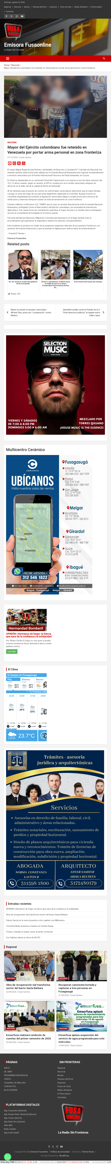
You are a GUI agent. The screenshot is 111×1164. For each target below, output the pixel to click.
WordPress (64, 1155)
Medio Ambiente (80, 7)
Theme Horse (88, 1152)
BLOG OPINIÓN (10, 1090)
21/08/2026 (63, 995)
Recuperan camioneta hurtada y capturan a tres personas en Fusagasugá (77, 988)
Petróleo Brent (49, 1162)
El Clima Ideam (96, 7)
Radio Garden (10, 1129)
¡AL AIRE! (8, 1071)
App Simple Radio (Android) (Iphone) (20, 1114)
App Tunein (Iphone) (13, 1118)
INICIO (7, 1068)
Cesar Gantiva (25, 157)
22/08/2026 (11, 992)
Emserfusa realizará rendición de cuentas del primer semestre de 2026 (28, 1037)
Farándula (10, 11)
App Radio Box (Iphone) (14, 1121)
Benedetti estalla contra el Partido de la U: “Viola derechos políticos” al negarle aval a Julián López (81, 312)
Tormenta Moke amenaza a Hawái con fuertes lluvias (29, 926)
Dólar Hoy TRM (7, 1162)
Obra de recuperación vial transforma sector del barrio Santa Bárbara (37, 914)
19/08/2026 (63, 1045)
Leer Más (12, 651)
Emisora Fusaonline (27, 45)
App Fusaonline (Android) (15, 1110)
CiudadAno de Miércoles (15, 1082)
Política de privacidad (60, 1152)
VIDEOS (7, 1079)
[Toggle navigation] (7, 58)
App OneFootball (11, 1132)
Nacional (17, 7)
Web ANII (8, 1125)
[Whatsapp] (7, 1157)
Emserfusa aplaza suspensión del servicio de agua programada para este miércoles (81, 1038)
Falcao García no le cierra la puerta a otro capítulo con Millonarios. (35, 920)
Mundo (27, 7)
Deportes (53, 7)
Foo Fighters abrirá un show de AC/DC (23, 937)
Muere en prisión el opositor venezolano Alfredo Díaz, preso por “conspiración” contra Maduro (31, 312)
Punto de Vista (65, 7)
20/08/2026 (11, 1042)
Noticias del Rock (40, 7)
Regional (7, 7)
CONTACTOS (10, 1086)
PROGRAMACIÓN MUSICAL (16, 1075)
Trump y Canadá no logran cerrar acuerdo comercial (29, 932)
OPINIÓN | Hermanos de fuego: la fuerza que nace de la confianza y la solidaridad (29, 635)
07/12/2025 (12, 157)
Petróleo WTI (101, 1162)
